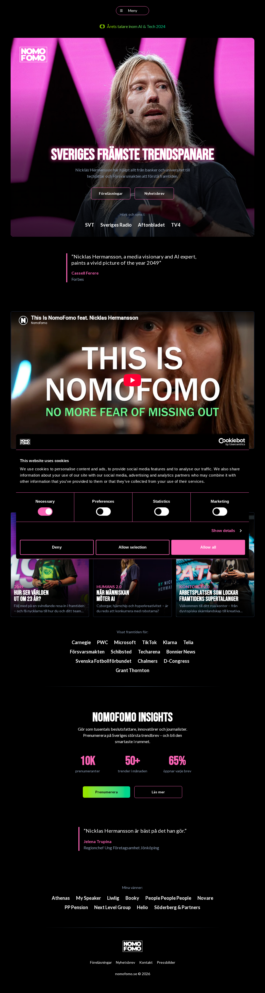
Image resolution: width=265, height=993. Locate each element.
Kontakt (146, 962)
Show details (223, 530)
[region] (132, 267)
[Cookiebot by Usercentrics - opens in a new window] (222, 442)
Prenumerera (106, 792)
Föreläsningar (111, 193)
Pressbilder (166, 962)
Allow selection (133, 547)
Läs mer (158, 792)
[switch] (103, 511)
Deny (56, 547)
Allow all (208, 547)
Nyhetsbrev (154, 193)
